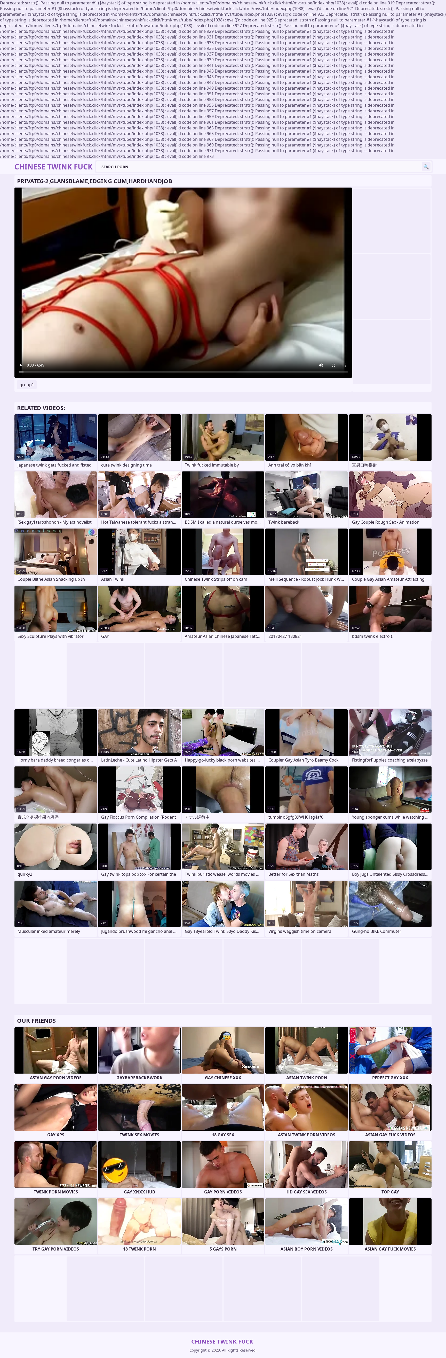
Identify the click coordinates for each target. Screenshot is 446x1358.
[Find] (426, 166)
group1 (27, 384)
